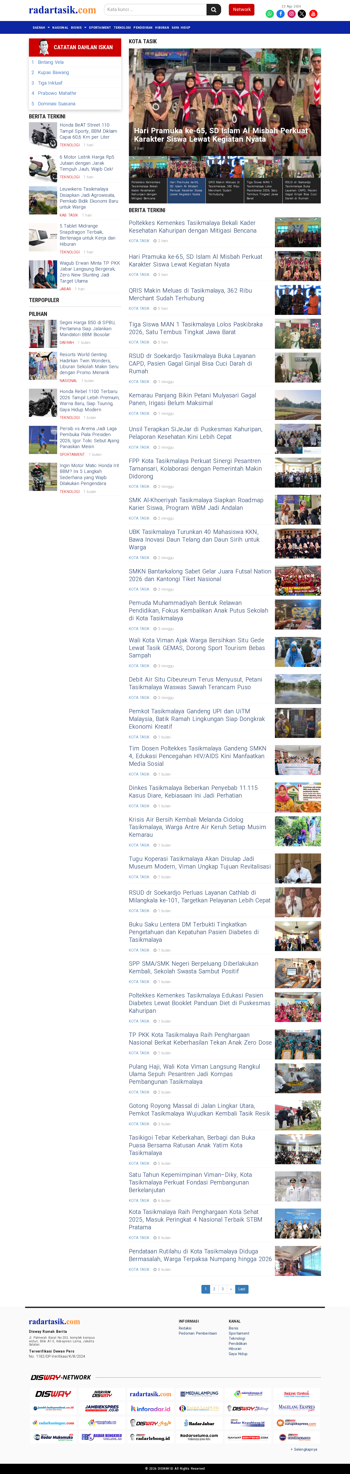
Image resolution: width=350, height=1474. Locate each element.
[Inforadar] (150, 1408)
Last (242, 1289)
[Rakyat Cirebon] (296, 1393)
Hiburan (162, 27)
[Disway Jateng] (248, 1408)
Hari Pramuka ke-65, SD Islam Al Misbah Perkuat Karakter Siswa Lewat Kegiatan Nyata (195, 261)
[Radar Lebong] (150, 1437)
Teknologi (122, 27)
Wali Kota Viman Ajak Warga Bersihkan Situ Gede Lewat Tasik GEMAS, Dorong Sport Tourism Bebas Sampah (197, 648)
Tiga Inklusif (47, 83)
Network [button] (242, 9)
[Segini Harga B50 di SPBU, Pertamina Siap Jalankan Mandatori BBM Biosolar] (43, 334)
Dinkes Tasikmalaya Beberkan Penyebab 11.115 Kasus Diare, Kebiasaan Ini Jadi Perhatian (193, 792)
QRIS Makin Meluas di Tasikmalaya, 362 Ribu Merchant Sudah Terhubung (190, 294)
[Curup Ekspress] (296, 1422)
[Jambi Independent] (53, 1408)
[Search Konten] (214, 9)
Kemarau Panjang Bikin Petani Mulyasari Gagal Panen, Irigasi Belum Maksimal (192, 399)
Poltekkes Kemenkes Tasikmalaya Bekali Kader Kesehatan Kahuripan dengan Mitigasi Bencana (192, 227)
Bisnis (76, 27)
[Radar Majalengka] (102, 1422)
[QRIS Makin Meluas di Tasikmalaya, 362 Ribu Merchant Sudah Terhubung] (298, 300)
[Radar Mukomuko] (53, 1437)
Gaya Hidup (181, 27)
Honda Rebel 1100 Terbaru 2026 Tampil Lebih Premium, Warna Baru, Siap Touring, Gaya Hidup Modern (90, 400)
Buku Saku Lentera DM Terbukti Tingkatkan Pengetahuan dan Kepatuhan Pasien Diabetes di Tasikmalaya (194, 932)
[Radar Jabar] (199, 1422)
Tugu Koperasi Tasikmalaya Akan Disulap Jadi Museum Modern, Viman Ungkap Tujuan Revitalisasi (200, 863)
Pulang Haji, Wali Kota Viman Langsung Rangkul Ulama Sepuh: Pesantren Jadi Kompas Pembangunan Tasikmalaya (194, 1075)
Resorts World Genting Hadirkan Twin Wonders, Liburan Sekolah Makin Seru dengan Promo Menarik (89, 363)
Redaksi (185, 1328)
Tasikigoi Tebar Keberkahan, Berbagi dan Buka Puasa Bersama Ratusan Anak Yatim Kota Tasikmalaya (192, 1145)
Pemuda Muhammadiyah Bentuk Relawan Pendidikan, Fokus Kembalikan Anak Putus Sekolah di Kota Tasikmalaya (198, 611)
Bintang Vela (48, 62)
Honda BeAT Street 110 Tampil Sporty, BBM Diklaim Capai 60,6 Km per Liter (88, 131)
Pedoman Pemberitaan (198, 1333)
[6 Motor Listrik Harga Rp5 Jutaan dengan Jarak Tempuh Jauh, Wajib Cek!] (43, 168)
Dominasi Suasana (53, 104)
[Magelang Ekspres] (296, 1408)
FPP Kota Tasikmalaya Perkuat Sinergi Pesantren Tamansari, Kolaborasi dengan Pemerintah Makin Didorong (195, 469)
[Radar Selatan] (296, 1437)
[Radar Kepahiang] (248, 1422)
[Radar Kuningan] (53, 1422)
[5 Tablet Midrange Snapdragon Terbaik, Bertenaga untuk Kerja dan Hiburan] (43, 237)
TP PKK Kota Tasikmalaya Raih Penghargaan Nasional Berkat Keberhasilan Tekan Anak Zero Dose (200, 1039)
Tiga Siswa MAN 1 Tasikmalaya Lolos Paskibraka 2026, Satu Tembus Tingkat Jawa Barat (196, 328)
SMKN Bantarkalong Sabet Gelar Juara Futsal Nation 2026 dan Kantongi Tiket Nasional (200, 575)
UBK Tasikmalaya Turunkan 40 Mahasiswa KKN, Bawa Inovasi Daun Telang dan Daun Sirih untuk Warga (194, 540)
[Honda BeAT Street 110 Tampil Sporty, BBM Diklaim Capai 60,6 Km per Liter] (43, 136)
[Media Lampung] (199, 1393)
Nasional (60, 27)
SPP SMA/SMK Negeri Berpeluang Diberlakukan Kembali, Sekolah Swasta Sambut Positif (193, 968)
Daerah (39, 27)
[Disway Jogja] (150, 1422)
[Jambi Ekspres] (102, 1408)
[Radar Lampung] (199, 1408)
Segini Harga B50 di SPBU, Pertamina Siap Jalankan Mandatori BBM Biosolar (87, 328)
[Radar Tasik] (150, 1393)
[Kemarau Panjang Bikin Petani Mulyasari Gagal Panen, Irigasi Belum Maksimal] (298, 405)
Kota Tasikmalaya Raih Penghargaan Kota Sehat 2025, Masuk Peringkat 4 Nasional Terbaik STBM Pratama (196, 1220)
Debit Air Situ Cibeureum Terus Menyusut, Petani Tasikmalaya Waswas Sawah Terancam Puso (195, 683)
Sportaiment (100, 27)
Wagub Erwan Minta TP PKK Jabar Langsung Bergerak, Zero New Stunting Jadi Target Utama (90, 272)
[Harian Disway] (102, 1393)
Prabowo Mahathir (54, 93)
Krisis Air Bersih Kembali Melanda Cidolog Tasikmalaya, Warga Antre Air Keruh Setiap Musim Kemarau (197, 828)
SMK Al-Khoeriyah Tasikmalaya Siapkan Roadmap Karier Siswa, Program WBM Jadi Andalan (196, 504)
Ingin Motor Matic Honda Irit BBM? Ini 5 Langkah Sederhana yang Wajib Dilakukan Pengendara (89, 474)
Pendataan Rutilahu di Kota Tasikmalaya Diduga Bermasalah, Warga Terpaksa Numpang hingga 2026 (200, 1255)
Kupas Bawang (50, 73)
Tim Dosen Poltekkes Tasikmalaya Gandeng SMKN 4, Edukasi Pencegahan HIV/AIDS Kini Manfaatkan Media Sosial (197, 756)
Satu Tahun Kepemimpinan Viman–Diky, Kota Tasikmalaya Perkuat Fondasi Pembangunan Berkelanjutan (190, 1183)
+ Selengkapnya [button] (304, 1449)
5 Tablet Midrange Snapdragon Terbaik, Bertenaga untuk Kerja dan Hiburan (87, 235)
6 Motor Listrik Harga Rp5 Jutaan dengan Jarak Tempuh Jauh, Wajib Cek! (87, 163)
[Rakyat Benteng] (248, 1437)
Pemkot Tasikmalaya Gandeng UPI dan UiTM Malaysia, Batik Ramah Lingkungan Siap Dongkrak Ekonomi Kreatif (197, 719)
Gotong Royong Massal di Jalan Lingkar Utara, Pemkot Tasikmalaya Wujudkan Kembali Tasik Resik (199, 1110)
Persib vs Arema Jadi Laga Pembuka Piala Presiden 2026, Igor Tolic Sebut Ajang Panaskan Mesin (89, 437)
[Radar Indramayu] (248, 1393)
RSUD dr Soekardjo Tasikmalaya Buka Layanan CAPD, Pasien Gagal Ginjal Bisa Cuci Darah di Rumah (192, 364)
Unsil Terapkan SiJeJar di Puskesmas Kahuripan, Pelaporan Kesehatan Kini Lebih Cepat (196, 433)
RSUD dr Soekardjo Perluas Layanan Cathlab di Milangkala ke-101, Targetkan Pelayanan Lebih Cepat (200, 897)
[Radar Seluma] (199, 1437)
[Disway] (53, 1393)
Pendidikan (142, 27)
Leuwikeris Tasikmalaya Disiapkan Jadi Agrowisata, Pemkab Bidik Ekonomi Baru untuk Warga (89, 198)
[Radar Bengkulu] (102, 1437)
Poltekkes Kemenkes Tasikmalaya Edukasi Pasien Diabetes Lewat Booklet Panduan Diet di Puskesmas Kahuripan (199, 1003)
